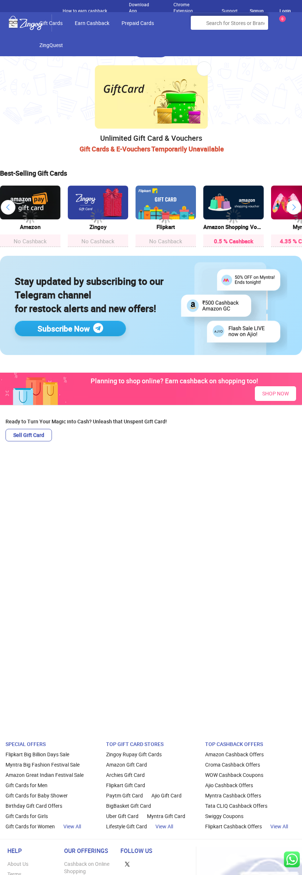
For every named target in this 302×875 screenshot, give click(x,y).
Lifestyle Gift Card (126, 826)
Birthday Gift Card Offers (34, 805)
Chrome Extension (183, 5)
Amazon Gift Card (126, 764)
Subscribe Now (64, 328)
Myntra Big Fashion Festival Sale (43, 764)
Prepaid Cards (138, 22)
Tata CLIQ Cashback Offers (236, 805)
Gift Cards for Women (30, 826)
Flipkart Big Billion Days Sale (37, 754)
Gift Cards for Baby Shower (37, 795)
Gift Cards (51, 22)
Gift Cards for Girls (27, 816)
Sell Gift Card (28, 434)
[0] (281, 25)
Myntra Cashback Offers (233, 795)
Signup (257, 11)
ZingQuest (51, 45)
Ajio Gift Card (166, 795)
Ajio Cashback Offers (229, 785)
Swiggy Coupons (224, 816)
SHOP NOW (275, 393)
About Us (17, 863)
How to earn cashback (85, 11)
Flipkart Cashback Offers (233, 826)
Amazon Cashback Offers (234, 754)
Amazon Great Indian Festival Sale (45, 774)
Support (230, 11)
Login (285, 11)
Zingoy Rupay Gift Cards (134, 754)
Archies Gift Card (125, 774)
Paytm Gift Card (124, 795)
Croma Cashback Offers (232, 764)
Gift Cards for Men (27, 785)
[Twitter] (127, 863)
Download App (139, 5)
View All (72, 826)
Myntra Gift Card (166, 816)
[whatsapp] (292, 859)
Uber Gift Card (122, 816)
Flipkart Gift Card (125, 785)
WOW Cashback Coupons (234, 774)
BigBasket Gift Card (128, 805)
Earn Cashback (92, 22)
